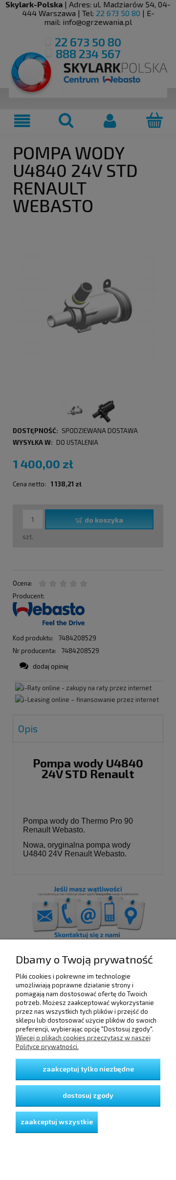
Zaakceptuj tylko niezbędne (88, 1069)
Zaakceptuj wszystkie (57, 1121)
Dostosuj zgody (88, 1095)
